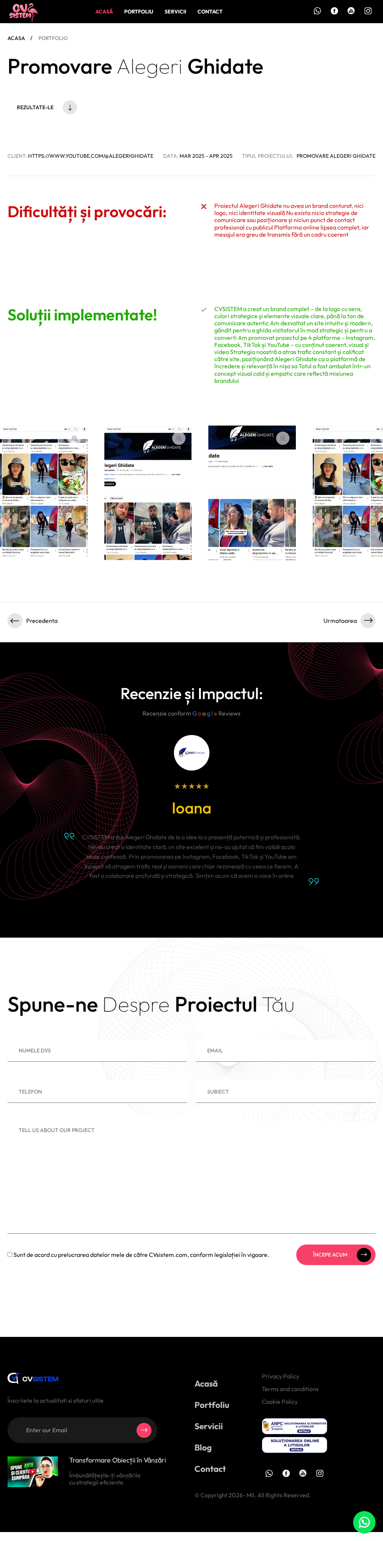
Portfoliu (138, 11)
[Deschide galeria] (74, 438)
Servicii (175, 11)
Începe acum (330, 1254)
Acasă (104, 11)
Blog (203, 1447)
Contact (210, 11)
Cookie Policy (280, 1401)
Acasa (16, 38)
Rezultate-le (35, 107)
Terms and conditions (290, 1389)
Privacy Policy (280, 1376)
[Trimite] (144, 1430)
